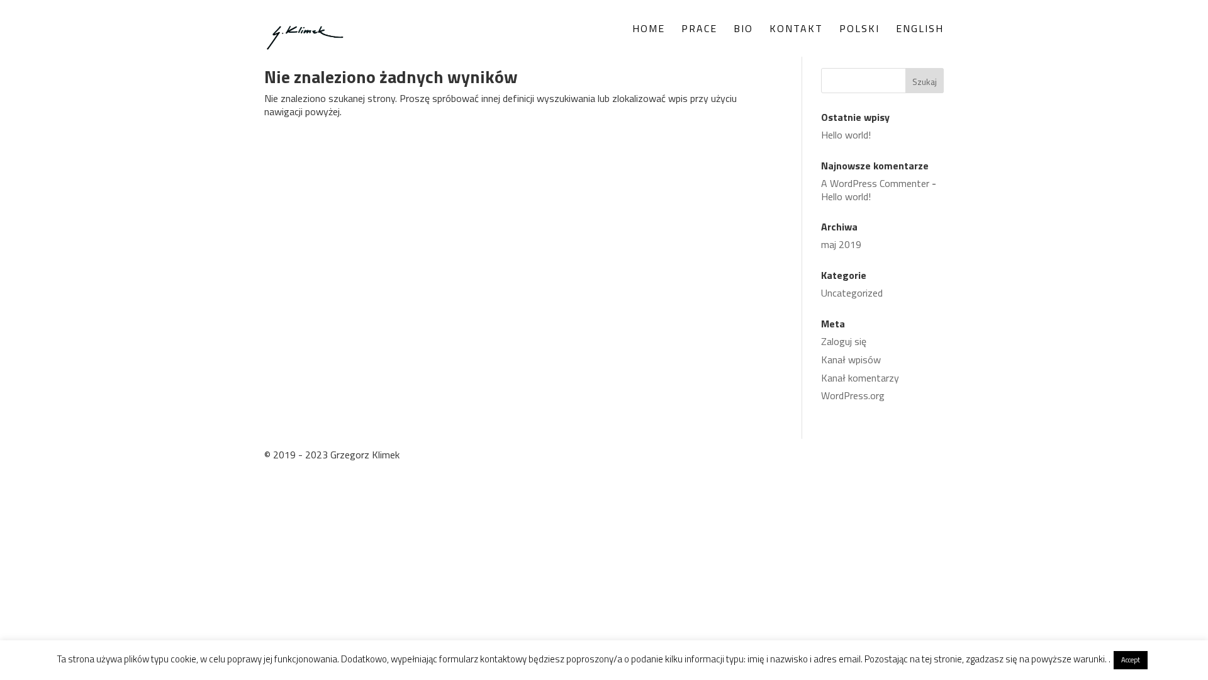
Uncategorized (852, 292)
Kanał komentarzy (860, 377)
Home (648, 30)
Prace (699, 30)
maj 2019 (841, 244)
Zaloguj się (843, 341)
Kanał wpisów (851, 359)
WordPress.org (853, 395)
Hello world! (846, 134)
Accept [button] (1130, 660)
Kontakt (796, 30)
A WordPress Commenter (875, 183)
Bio (743, 30)
